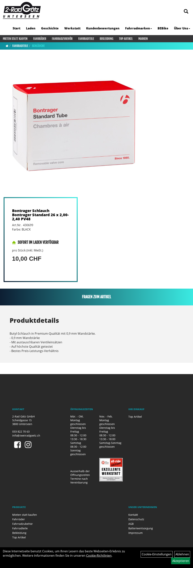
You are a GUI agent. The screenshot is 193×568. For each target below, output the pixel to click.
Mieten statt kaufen (15, 39)
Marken (143, 39)
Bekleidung (106, 39)
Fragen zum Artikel (96, 296)
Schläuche (38, 46)
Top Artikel (126, 39)
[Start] (7, 46)
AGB (131, 524)
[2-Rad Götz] (22, 10)
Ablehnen (182, 554)
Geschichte (50, 28)
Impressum (135, 533)
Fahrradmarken (137, 28)
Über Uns (181, 28)
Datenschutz (136, 519)
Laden (30, 28)
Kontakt (133, 515)
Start (16, 28)
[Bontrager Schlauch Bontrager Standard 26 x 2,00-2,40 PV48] (73, 128)
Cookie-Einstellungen (157, 554)
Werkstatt (72, 28)
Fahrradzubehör (62, 39)
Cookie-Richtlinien (99, 555)
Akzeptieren (180, 561)
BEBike (163, 28)
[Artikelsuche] (186, 11)
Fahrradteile (86, 39)
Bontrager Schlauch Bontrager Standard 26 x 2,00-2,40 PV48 (40, 214)
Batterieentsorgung (140, 528)
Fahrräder (39, 39)
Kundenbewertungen (102, 28)
